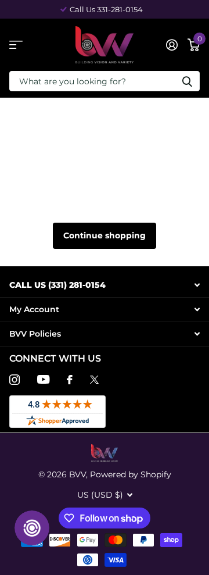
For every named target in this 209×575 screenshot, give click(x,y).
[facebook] (70, 379)
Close (104, 285)
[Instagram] (14, 379)
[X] (94, 380)
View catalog (16, 45)
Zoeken (187, 81)
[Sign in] (171, 45)
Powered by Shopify (130, 474)
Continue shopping (104, 235)
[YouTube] (43, 379)
